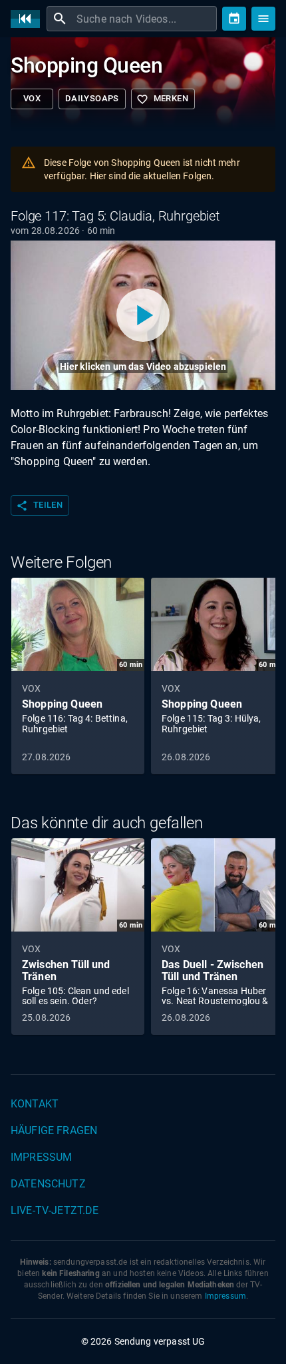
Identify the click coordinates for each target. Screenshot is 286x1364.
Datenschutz (48, 1183)
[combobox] (145, 18)
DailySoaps (92, 98)
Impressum (41, 1157)
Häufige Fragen (54, 1130)
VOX (32, 98)
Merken (162, 99)
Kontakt (35, 1103)
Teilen (39, 506)
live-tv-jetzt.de (54, 1210)
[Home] (29, 19)
